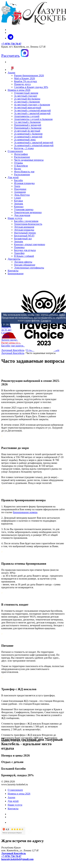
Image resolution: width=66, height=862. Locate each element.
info (62, 314)
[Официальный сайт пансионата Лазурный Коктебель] (11, 69)
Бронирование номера (25, 512)
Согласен (46, 320)
